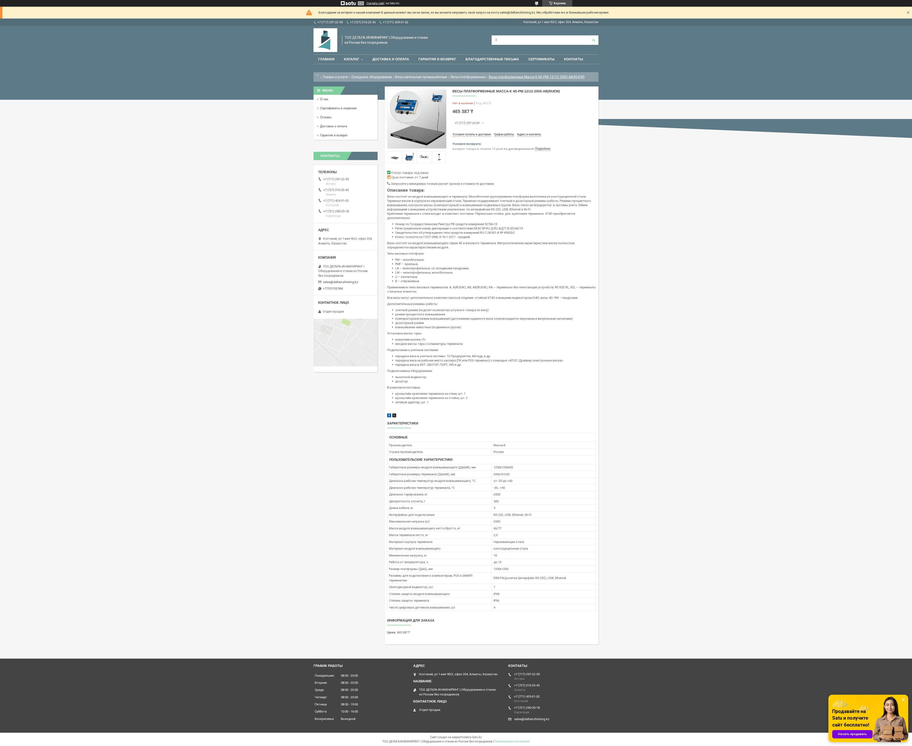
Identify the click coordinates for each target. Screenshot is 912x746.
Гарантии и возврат (334, 135)
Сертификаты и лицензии (338, 108)
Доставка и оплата (390, 59)
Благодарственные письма (492, 59)
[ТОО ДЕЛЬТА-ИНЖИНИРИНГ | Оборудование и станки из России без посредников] (325, 40)
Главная (326, 59)
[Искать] (593, 40)
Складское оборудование (372, 77)
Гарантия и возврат (437, 59)
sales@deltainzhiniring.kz (340, 282)
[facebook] (389, 416)
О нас (324, 99)
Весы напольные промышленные (421, 77)
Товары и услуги (335, 77)
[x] (394, 416)
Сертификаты (541, 59)
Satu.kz (477, 737)
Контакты (573, 59)
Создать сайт (375, 3)
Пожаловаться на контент (512, 741)
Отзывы (325, 117)
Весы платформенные (468, 77)
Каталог (351, 59)
